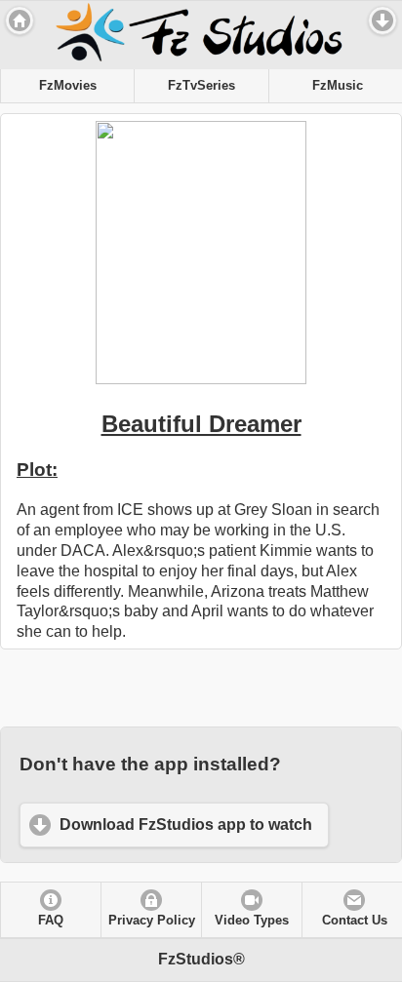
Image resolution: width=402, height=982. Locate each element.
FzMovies (68, 86)
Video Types (252, 920)
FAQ (50, 920)
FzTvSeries (201, 86)
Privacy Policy (151, 920)
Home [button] (19, 20)
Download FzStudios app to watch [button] (186, 824)
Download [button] (382, 20)
